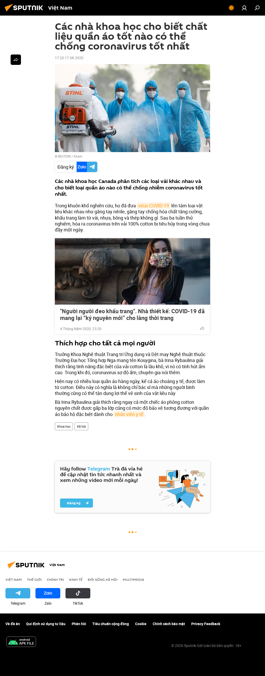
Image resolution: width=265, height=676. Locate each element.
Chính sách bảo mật (169, 623)
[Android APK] (21, 642)
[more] (202, 328)
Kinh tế (76, 579)
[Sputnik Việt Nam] (25, 12)
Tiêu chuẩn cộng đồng (110, 623)
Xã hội (81, 426)
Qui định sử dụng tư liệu (45, 623)
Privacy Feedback (205, 623)
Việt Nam (13, 579)
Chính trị (55, 579)
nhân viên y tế (129, 414)
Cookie (140, 623)
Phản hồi (79, 623)
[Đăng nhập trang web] (244, 8)
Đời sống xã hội (102, 579)
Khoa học (64, 426)
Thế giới (34, 579)
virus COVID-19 (153, 205)
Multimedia (133, 579)
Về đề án (12, 623)
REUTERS (64, 156)
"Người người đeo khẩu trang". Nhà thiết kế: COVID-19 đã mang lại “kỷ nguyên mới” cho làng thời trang (132, 314)
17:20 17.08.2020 (69, 57)
